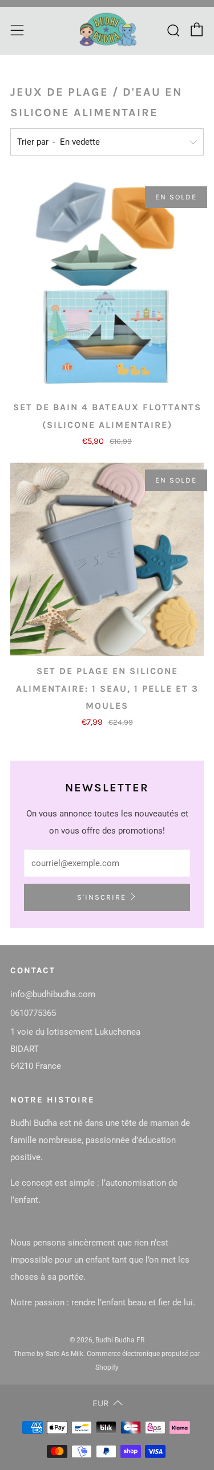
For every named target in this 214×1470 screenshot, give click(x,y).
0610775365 (33, 1013)
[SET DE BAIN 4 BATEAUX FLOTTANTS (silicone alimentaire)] (107, 285)
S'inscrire (101, 897)
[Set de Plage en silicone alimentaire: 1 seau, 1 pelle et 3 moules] (107, 559)
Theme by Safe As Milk (48, 1354)
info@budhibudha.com (52, 994)
